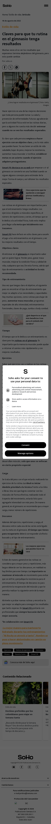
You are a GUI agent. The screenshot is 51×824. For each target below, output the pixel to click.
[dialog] (26, 412)
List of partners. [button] (39, 422)
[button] (25, 407)
